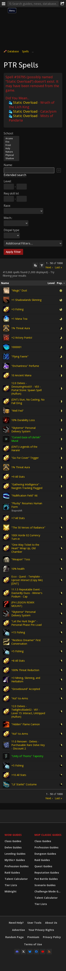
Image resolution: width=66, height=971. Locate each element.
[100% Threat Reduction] (6, 670)
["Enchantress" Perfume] (6, 365)
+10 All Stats (18, 775)
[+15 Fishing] (6, 632)
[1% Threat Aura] (6, 328)
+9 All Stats (18, 476)
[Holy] (11, 148)
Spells (25, 51)
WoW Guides (13, 835)
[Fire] (11, 141)
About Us (51, 922)
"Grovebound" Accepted (25, 689)
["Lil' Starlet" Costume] (6, 784)
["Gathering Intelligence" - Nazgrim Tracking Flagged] (6, 486)
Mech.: (8, 218)
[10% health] (6, 568)
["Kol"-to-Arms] (6, 698)
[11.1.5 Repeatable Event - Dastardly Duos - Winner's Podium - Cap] (6, 592)
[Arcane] (11, 138)
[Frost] (11, 145)
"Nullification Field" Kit (24, 495)
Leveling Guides (15, 853)
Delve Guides (13, 847)
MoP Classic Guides (47, 835)
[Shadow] (11, 158)
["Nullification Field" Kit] (6, 495)
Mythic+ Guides (15, 860)
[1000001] (6, 347)
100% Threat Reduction (25, 670)
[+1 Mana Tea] (6, 318)
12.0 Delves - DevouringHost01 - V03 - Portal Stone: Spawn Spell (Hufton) (26, 388)
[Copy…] (35, 265)
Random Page (14, 937)
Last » (58, 267)
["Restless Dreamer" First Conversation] (6, 641)
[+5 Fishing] (6, 651)
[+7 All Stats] (6, 518)
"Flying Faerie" (19, 356)
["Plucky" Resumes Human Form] (6, 506)
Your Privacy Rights (41, 930)
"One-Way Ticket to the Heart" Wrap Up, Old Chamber (25, 548)
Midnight (10, 891)
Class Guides (13, 841)
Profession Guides (17, 866)
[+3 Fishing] (6, 309)
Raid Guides (12, 872)
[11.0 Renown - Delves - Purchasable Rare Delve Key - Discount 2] (6, 744)
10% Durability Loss (23, 420)
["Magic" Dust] (6, 290)
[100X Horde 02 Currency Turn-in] (6, 537)
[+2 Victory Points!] (6, 337)
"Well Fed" (17, 410)
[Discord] (17, 951)
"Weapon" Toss (20, 559)
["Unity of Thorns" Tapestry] (6, 756)
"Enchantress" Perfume (25, 366)
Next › (49, 267)
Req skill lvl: (11, 193)
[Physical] (11, 155)
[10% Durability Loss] (6, 420)
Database (13, 51)
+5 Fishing (17, 651)
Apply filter (13, 252)
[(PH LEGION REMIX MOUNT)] (6, 604)
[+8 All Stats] (6, 660)
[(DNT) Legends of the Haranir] (6, 448)
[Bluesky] (30, 951)
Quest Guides (43, 866)
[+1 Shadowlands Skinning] (6, 299)
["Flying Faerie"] (6, 356)
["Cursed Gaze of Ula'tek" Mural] (6, 439)
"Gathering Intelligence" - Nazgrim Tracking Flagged (26, 486)
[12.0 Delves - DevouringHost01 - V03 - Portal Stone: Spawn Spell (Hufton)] (6, 388)
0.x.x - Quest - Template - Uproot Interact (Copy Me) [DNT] (27, 580)
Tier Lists (11, 885)
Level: (7, 181)
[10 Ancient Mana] (6, 375)
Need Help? (16, 922)
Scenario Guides (45, 885)
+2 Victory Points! (21, 337)
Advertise (18, 930)
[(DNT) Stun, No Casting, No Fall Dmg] (6, 401)
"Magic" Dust (19, 290)
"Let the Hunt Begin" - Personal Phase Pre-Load (26, 622)
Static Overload (25, 102)
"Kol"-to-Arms (19, 698)
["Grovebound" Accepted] (6, 689)
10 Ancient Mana (21, 375)
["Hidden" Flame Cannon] (6, 724)
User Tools (34, 922)
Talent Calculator (16, 879)
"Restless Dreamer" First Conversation (26, 641)
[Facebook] (36, 951)
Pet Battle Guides (46, 879)
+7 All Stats (18, 518)
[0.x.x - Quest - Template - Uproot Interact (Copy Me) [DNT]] (6, 579)
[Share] (62, 3)
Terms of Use (33, 944)
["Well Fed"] (6, 410)
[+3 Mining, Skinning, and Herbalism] (6, 679)
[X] (23, 951)
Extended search (15, 175)
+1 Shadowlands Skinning (26, 300)
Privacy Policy (52, 937)
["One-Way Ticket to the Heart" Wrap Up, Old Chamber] (6, 548)
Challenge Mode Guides (48, 891)
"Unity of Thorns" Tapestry (27, 756)
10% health (18, 568)
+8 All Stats (18, 660)
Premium (33, 937)
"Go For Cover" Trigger (25, 458)
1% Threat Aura (20, 328)
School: (8, 133)
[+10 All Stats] (6, 775)
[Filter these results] (42, 265)
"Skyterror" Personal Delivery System (23, 429)
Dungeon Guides (45, 853)
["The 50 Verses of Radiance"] (6, 527)
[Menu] (3, 3)
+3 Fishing (17, 309)
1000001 (16, 347)
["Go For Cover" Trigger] (6, 457)
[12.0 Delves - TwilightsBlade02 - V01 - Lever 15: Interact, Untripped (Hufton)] (6, 711)
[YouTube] (42, 951)
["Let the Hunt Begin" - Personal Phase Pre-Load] (6, 622)
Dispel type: (12, 230)
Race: (7, 206)
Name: (8, 165)
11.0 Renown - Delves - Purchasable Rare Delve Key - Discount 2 (28, 745)
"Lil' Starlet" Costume (24, 784)
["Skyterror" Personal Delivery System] (6, 429)
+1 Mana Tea (19, 318)
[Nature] (11, 151)
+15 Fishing (18, 632)
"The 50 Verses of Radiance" (28, 527)
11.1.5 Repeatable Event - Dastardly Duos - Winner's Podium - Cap (26, 593)
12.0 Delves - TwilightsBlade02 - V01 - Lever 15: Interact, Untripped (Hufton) (28, 711)
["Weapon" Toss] (6, 559)
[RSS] (49, 951)
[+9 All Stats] (6, 476)
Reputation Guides (46, 872)
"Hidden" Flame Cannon (25, 724)
